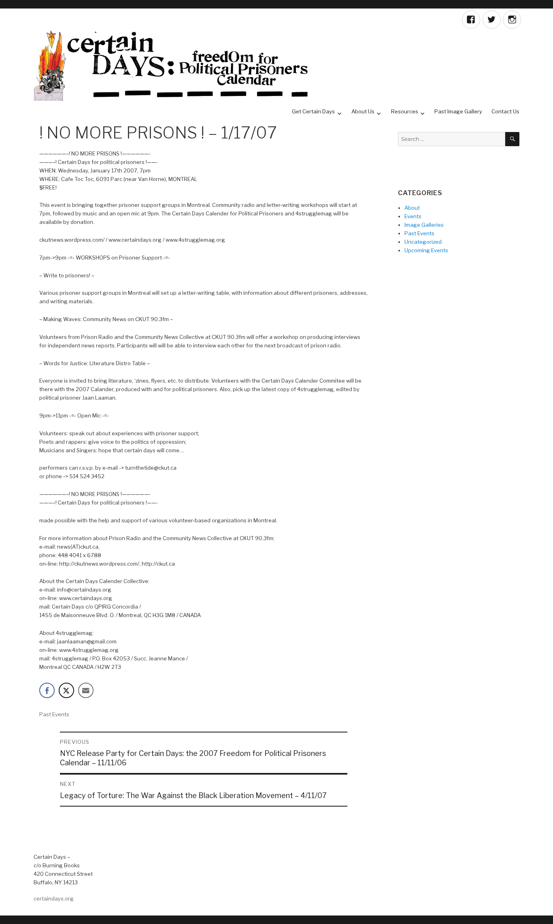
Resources (404, 111)
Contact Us (505, 111)
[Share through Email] (86, 690)
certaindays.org (54, 898)
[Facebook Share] (47, 690)
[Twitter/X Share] (66, 690)
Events (412, 216)
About (412, 207)
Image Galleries (424, 224)
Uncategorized (423, 241)
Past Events (54, 714)
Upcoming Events (426, 250)
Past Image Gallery (458, 111)
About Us (362, 111)
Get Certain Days (313, 111)
